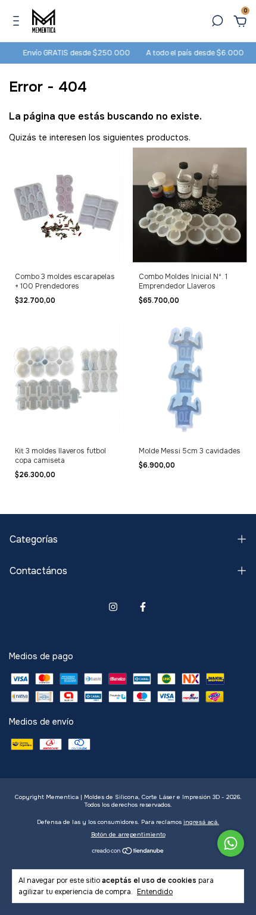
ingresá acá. (201, 822)
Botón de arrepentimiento (128, 834)
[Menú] (18, 22)
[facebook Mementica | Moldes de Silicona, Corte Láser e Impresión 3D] (143, 607)
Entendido (155, 892)
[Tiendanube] (128, 851)
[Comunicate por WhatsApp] (230, 843)
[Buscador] (217, 22)
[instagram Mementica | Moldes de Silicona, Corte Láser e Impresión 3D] (113, 607)
